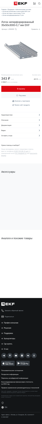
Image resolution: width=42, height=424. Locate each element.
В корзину (9, 219)
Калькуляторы (9, 338)
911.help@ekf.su (20, 153)
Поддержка (8, 333)
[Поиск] (39, 3)
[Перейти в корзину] (34, 3)
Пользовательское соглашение (12, 370)
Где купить (8, 344)
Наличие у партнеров (22, 101)
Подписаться (9, 316)
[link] (3, 355)
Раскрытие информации (10, 374)
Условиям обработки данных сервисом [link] (11, 392)
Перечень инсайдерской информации (14, 378)
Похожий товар (7, 245)
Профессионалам (11, 323)
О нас (6, 349)
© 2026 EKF (4, 417)
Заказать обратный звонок (14, 310)
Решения (7, 328)
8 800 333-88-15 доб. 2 (22, 151)
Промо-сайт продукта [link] (22, 105)
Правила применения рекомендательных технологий (20, 388)
